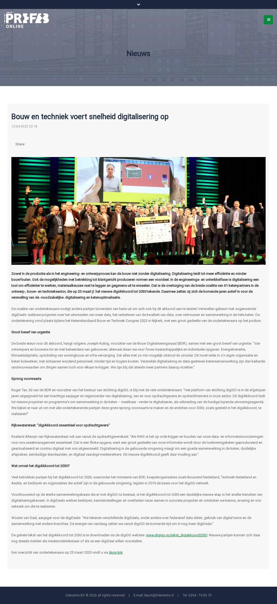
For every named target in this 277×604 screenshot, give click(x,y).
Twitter (42, 144)
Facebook (31, 144)
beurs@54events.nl (159, 595)
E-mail (64, 144)
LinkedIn (53, 144)
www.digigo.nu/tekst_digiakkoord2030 (176, 535)
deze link (116, 552)
